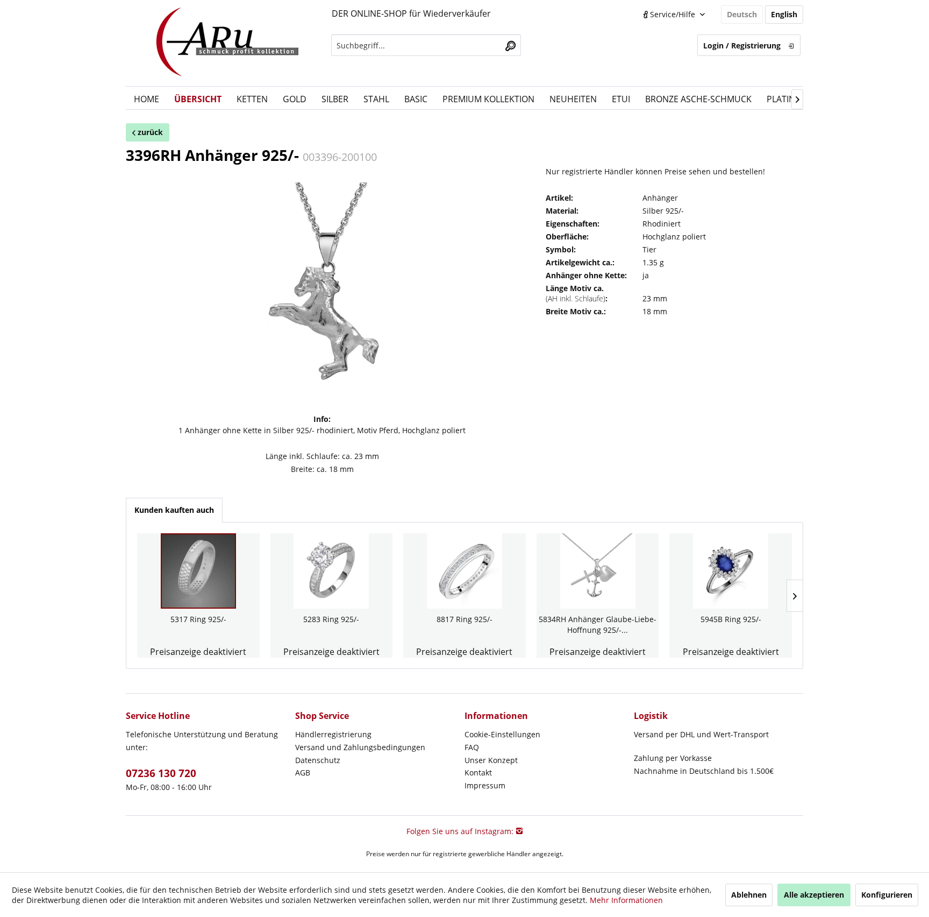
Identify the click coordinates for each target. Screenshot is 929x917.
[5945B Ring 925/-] (730, 571)
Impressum (484, 785)
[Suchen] (510, 45)
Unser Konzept (491, 760)
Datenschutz (317, 760)
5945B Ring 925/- (731, 619)
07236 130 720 (161, 773)
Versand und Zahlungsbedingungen (360, 747)
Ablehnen (749, 895)
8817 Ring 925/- (464, 619)
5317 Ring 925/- (198, 619)
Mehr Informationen (626, 900)
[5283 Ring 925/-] (331, 571)
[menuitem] (426, 45)
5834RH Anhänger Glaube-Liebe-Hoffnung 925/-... (597, 624)
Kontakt (478, 772)
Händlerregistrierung (333, 734)
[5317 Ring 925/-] (198, 571)
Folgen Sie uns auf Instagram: (461, 831)
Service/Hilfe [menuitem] (672, 14)
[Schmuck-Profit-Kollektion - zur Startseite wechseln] (227, 43)
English (784, 14)
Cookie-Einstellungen (502, 734)
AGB (302, 772)
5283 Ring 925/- (331, 619)
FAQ (471, 747)
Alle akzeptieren (814, 895)
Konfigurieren (886, 895)
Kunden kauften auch (174, 510)
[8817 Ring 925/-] (464, 571)
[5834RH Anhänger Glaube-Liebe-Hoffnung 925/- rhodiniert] (598, 571)
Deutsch (742, 14)
